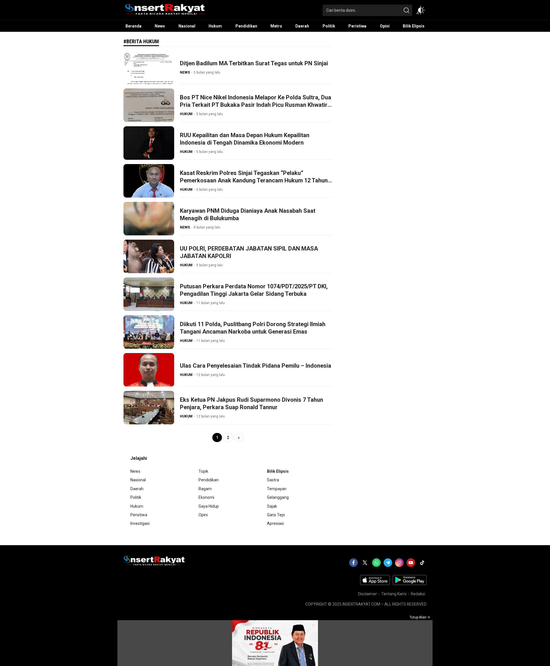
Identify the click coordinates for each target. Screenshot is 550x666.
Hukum (136, 506)
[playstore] (410, 583)
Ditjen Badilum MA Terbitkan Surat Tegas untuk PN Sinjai (254, 63)
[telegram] (388, 562)
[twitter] (365, 562)
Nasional (138, 480)
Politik (135, 497)
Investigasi (140, 523)
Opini (203, 515)
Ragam (205, 488)
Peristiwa (138, 515)
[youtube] (410, 562)
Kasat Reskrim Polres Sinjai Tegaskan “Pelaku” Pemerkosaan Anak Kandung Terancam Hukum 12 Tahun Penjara (254, 180)
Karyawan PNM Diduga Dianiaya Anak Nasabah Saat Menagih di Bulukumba (247, 214)
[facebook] (353, 562)
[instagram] (399, 562)
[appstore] (375, 583)
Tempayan (276, 488)
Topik (203, 471)
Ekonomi (206, 497)
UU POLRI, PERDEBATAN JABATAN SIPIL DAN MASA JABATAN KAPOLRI (249, 252)
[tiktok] (422, 562)
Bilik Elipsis (278, 471)
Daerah (137, 488)
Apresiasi (275, 523)
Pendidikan (209, 480)
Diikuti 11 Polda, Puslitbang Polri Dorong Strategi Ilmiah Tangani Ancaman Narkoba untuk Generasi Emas (252, 328)
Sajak (272, 506)
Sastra (273, 480)
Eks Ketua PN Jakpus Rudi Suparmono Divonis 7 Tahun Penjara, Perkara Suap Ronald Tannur (251, 403)
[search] (406, 10)
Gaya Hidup (209, 506)
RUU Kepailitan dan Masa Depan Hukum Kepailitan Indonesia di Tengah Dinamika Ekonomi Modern (244, 139)
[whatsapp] (376, 562)
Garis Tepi (276, 515)
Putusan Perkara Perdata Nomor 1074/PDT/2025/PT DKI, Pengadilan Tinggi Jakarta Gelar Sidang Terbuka (254, 290)
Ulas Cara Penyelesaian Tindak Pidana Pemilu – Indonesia (255, 365)
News (135, 471)
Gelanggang (278, 497)
